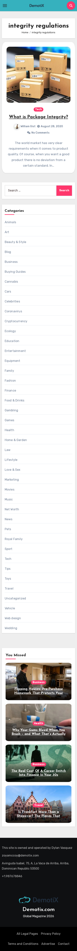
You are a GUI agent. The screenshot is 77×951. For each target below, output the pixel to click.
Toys (8, 578)
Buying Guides (15, 271)
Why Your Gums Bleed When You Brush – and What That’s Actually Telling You (39, 734)
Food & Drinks (14, 400)
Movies (9, 489)
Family (9, 370)
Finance (10, 390)
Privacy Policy (51, 933)
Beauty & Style (15, 242)
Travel (9, 588)
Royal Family (14, 539)
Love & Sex (13, 469)
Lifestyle (11, 460)
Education (12, 341)
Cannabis (11, 281)
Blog (8, 252)
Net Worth (12, 509)
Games (9, 420)
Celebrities (12, 301)
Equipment (12, 361)
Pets (8, 529)
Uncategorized (15, 598)
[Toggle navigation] (5, 5)
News (9, 519)
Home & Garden (16, 440)
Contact (64, 944)
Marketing (12, 479)
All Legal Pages (27, 933)
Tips (8, 568)
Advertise (48, 944)
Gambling (11, 410)
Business (11, 262)
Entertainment (15, 351)
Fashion (10, 380)
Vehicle (10, 608)
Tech (38, 109)
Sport (9, 549)
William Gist (28, 126)
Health (9, 430)
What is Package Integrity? (38, 117)
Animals (10, 222)
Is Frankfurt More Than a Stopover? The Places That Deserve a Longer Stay (38, 816)
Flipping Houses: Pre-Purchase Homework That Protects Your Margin (38, 693)
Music (9, 499)
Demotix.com (38, 910)
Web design (13, 618)
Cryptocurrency (16, 321)
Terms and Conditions (23, 944)
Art (7, 232)
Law (8, 450)
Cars (8, 291)
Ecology (10, 331)
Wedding (11, 628)
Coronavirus (13, 311)
